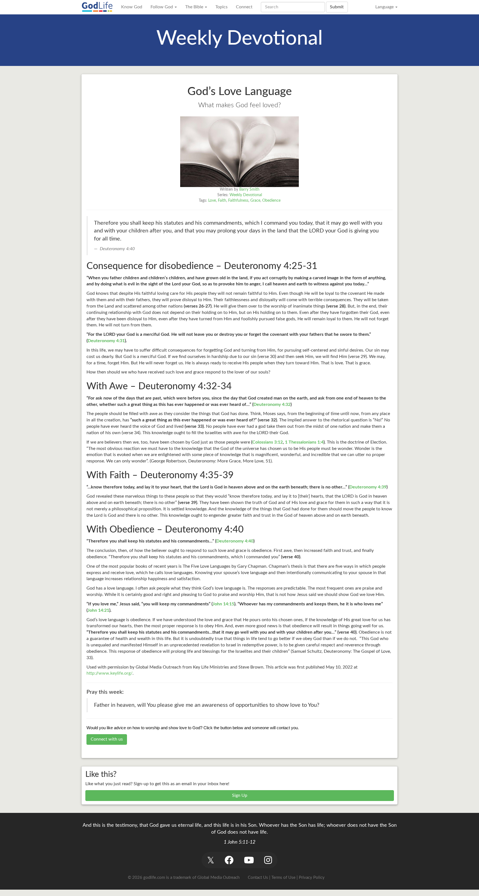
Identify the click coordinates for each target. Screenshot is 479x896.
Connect (244, 7)
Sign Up (239, 795)
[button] (211, 860)
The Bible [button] (194, 7)
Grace (255, 201)
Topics (221, 7)
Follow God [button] (162, 7)
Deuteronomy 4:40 (234, 541)
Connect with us (107, 739)
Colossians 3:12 (267, 442)
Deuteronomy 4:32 (272, 404)
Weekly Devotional (246, 195)
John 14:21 (98, 610)
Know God (131, 7)
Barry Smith (249, 189)
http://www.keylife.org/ (109, 673)
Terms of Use (283, 877)
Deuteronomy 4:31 (106, 341)
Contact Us (258, 877)
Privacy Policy (312, 877)
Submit (337, 7)
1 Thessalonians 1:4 (304, 442)
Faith (222, 201)
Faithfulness (238, 201)
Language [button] (385, 7)
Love (212, 201)
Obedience (271, 201)
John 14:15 (223, 604)
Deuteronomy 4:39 (367, 487)
